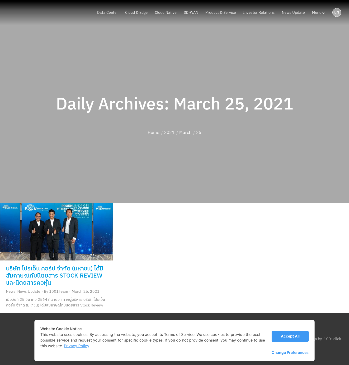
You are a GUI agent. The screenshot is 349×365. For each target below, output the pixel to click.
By (56, 292)
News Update (28, 291)
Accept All (290, 336)
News (10, 291)
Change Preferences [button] (290, 352)
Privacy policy (76, 345)
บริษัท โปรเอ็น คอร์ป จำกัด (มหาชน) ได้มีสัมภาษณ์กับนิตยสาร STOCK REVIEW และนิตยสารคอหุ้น (54, 276)
